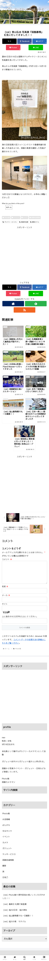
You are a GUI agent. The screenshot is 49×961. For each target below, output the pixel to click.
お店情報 (6, 819)
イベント (16, 217)
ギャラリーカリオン (10, 222)
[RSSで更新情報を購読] (24, 310)
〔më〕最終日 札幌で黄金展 (14, 904)
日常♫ (5, 877)
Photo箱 (7, 217)
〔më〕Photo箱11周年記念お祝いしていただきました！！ (23, 896)
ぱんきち (6, 825)
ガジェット (7, 848)
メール (6, 595)
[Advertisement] (24, 253)
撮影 (4, 865)
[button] (44, 575)
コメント (7, 559)
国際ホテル (35, 222)
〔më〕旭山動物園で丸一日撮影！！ (18, 915)
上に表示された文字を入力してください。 (20, 616)
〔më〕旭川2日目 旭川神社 (14, 910)
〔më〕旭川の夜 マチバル (14, 921)
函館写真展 (24, 222)
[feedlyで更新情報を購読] (36, 303)
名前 (5, 586)
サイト (5, 604)
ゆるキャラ (7, 831)
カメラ (25, 217)
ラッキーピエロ (9, 854)
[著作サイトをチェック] (13, 303)
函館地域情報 (35, 217)
